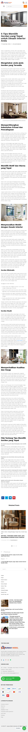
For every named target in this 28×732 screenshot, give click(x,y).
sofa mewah (20, 340)
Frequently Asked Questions (7, 711)
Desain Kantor (4, 579)
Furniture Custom (5, 704)
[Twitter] (1, 660)
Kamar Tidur (3, 586)
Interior (5, 531)
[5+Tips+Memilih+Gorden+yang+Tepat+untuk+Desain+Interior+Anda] (6, 497)
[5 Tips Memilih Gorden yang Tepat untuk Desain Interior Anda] (2, 497)
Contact (2, 707)
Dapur (2, 577)
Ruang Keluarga (11, 531)
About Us (3, 706)
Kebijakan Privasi (4, 709)
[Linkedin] (4, 660)
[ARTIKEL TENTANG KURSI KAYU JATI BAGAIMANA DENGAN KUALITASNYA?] (4, 603)
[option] (14, 525)
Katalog (2, 715)
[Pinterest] (6, 660)
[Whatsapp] (10, 660)
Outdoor (3, 588)
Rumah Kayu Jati (4, 594)
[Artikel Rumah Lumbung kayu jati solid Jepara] (4, 630)
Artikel (2, 531)
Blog (2, 717)
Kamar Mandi (4, 583)
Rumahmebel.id (17, 44)
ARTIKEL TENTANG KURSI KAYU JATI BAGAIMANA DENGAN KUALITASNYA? (12, 536)
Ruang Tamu (18, 531)
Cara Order (3, 713)
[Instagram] (8, 660)
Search (25, 6)
